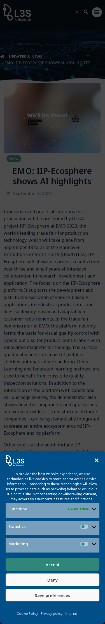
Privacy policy (51, 613)
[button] (96, 460)
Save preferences (52, 595)
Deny (52, 580)
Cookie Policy (27, 613)
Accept (53, 564)
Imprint (71, 613)
